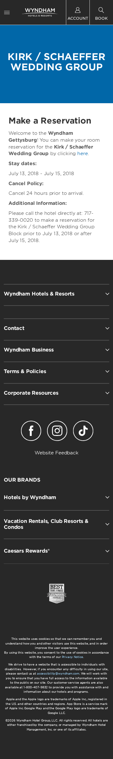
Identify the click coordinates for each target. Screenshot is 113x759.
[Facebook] (31, 432)
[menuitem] (7, 12)
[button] (56, 497)
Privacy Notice (72, 657)
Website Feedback (56, 453)
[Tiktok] (83, 432)
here (82, 153)
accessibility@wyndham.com (58, 673)
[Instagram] (57, 432)
